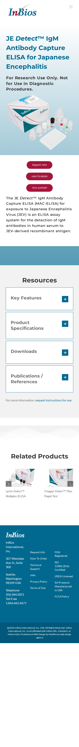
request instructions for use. (53, 400)
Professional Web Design (33, 634)
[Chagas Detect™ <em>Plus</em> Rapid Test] (58, 470)
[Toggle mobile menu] (71, 7)
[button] (39, 298)
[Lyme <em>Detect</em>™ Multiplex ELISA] (20, 470)
